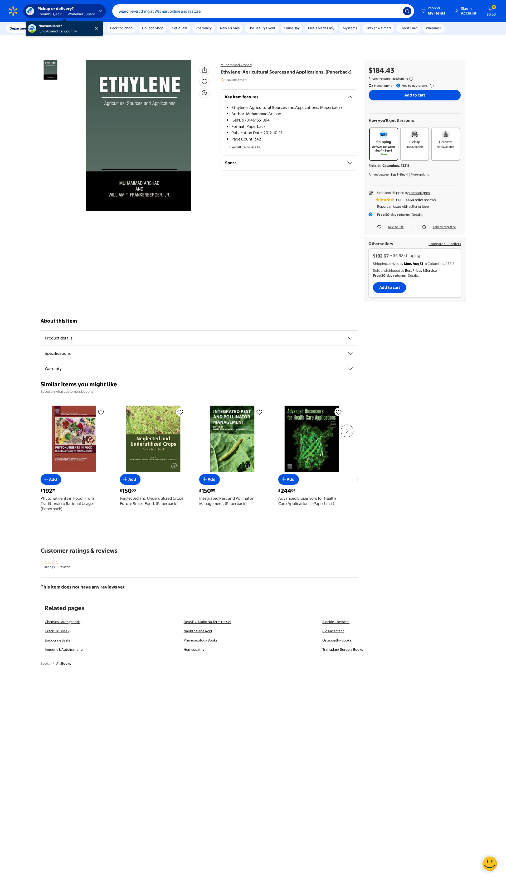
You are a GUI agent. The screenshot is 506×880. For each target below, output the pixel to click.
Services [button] (53, 28)
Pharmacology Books (200, 640)
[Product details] (350, 338)
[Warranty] (350, 368)
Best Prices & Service (421, 270)
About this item (59, 321)
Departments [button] (20, 28)
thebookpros (419, 193)
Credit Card (408, 28)
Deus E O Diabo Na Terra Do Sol (207, 622)
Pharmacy (204, 28)
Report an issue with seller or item (403, 206)
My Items (350, 28)
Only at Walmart (378, 28)
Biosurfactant (333, 631)
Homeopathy (194, 649)
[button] (433, 11)
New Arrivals (230, 28)
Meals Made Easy (321, 28)
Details (417, 214)
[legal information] (411, 79)
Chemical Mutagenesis (62, 622)
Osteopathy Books (336, 640)
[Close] (97, 28)
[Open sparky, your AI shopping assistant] (490, 864)
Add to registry (444, 227)
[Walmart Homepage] (13, 11)
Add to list (395, 227)
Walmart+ (434, 28)
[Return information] (430, 86)
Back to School (122, 28)
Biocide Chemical (335, 622)
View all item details (244, 147)
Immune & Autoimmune (63, 649)
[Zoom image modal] (204, 93)
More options (420, 174)
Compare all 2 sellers (445, 244)
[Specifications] (350, 353)
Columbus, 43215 (395, 165)
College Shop (152, 28)
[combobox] (263, 11)
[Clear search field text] (395, 11)
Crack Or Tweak (57, 631)
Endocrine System (59, 640)
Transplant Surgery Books (342, 649)
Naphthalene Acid (198, 631)
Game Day (292, 28)
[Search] (407, 11)
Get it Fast (179, 28)
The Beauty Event (261, 28)
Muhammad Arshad (236, 65)
